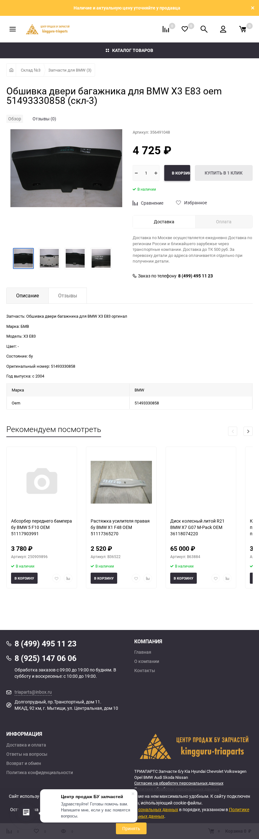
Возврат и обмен (23, 763)
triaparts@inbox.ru (33, 692)
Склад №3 (30, 70)
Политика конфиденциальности (39, 772)
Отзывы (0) (44, 119)
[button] (248, 431)
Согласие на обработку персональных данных (178, 783)
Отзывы (67, 295)
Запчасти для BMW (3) (70, 70)
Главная (142, 652)
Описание (27, 295)
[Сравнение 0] (166, 29)
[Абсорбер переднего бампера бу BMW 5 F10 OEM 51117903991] (41, 482)
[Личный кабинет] (223, 29)
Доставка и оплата (26, 745)
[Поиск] (204, 29)
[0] (242, 29)
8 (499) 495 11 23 (195, 276)
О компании (146, 661)
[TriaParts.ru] (193, 746)
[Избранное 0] (185, 29)
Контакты (144, 670)
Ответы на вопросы (26, 754)
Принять (131, 828)
